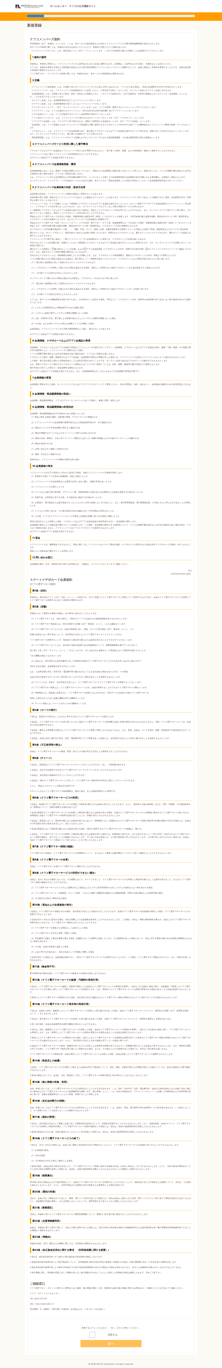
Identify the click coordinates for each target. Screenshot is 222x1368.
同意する (112, 1334)
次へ (111, 1343)
